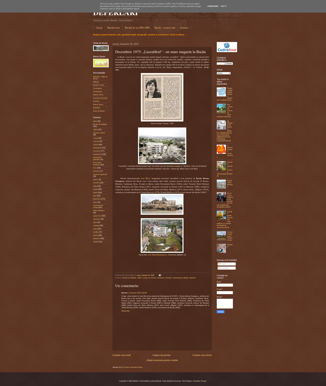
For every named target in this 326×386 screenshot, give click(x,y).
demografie (97, 148)
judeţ (95, 186)
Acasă (99, 27)
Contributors (97, 88)
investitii (168, 278)
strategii (96, 225)
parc (94, 196)
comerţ (145, 278)
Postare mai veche (202, 355)
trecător (96, 232)
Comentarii (224, 268)
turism (95, 235)
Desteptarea (97, 91)
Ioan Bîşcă (145, 178)
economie (152, 278)
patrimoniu (97, 199)
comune (96, 141)
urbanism (192, 278)
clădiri (139, 278)
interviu (95, 180)
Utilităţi (95, 242)
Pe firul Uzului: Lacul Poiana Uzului (229, 236)
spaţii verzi (97, 216)
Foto (94, 168)
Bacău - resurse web (165, 27)
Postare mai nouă (122, 355)
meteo (95, 193)
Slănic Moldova (98, 211)
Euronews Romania (100, 98)
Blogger (203, 381)
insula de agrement (100, 174)
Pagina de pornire (162, 355)
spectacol (96, 219)
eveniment (160, 278)
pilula (95, 202)
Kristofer (96, 101)
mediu (95, 189)
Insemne (96, 171)
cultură (95, 145)
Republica (96, 108)
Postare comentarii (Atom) (133, 367)
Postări (222, 264)
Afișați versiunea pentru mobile (162, 360)
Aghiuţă (96, 82)
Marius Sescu (98, 104)
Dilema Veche (98, 95)
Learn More (212, 6)
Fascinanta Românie (97, 164)
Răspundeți (125, 311)
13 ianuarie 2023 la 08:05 (137, 293)
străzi (95, 229)
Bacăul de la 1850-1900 (137, 27)
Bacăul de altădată (129, 278)
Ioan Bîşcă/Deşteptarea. (158, 255)
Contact (184, 27)
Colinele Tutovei (99, 133)
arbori (95, 121)
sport (95, 222)
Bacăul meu (113, 27)
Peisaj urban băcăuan (230, 183)
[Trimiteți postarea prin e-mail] (159, 275)
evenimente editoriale (97, 158)
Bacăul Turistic (98, 85)
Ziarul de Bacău (99, 111)
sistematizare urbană (180, 278)
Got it (224, 6)
